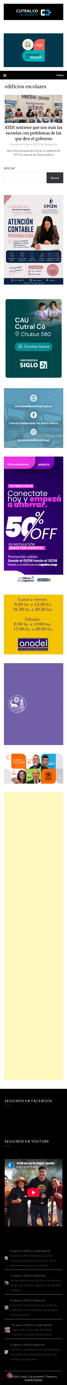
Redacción (51, 144)
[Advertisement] (33, 936)
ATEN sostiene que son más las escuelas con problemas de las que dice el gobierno (33, 133)
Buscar (9, 168)
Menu (60, 75)
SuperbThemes (34, 1379)
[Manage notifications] (10, 1375)
